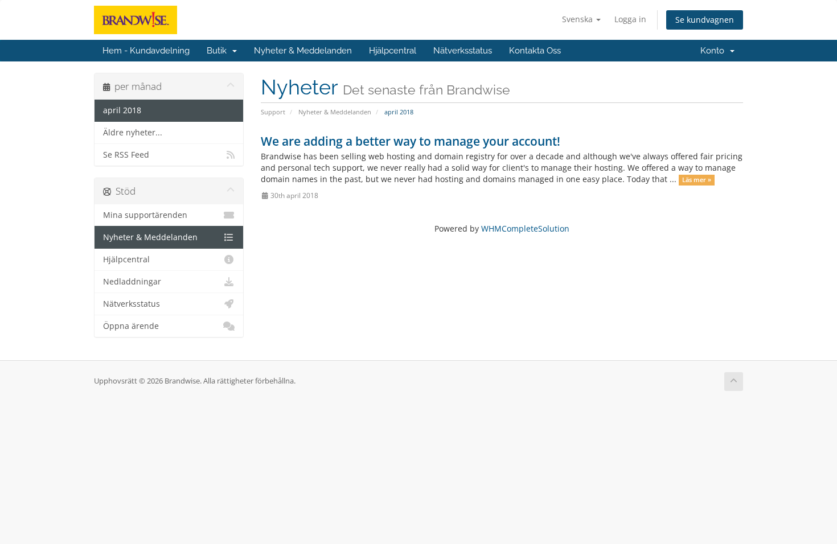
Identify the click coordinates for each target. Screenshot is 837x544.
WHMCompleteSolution (525, 228)
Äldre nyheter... (132, 132)
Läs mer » (696, 180)
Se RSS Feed (126, 155)
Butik (219, 51)
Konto (714, 51)
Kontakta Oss (535, 51)
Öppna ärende (131, 326)
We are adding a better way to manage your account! (410, 141)
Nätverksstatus (462, 51)
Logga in (630, 19)
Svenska (578, 19)
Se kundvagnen (704, 19)
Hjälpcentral (392, 51)
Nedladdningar (132, 282)
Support (273, 112)
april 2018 (122, 110)
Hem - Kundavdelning (146, 51)
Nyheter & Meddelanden (303, 51)
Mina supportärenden (145, 215)
